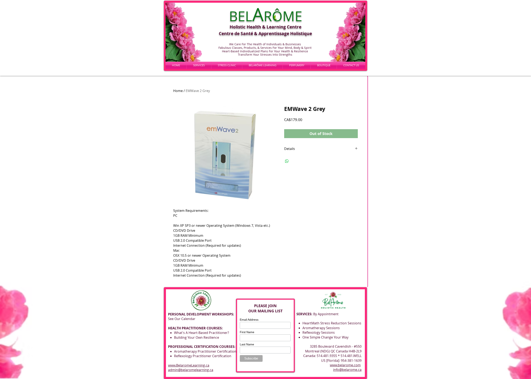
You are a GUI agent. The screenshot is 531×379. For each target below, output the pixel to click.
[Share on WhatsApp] (286, 161)
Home (178, 90)
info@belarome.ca (347, 369)
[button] (262, 65)
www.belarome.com (345, 365)
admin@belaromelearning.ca (190, 370)
